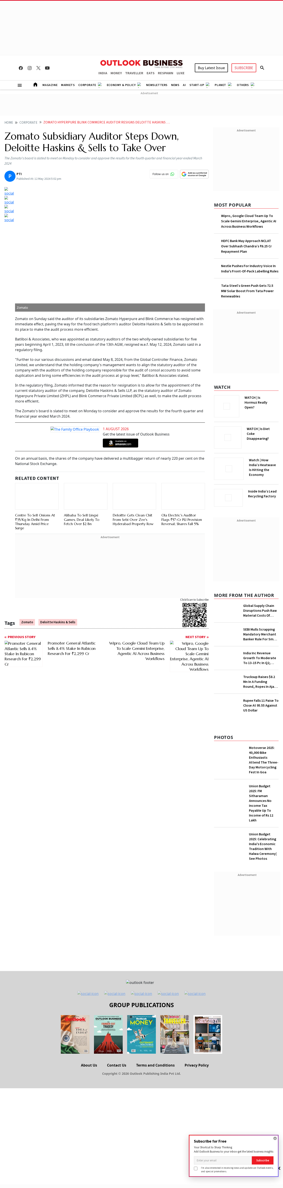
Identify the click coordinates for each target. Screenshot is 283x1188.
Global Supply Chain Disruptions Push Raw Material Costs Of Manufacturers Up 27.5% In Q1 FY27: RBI (260, 610)
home (8, 122)
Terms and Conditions (155, 1065)
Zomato (27, 622)
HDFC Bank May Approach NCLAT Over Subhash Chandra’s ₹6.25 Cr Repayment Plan (246, 246)
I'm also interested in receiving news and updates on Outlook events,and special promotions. (237, 1169)
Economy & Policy (121, 85)
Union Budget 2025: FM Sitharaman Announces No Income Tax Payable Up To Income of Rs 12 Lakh (261, 803)
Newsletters (157, 85)
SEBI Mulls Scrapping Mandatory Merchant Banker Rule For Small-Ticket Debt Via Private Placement (261, 634)
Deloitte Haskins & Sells (57, 622)
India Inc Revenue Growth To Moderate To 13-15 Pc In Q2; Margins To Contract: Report (259, 658)
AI (184, 85)
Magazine (49, 85)
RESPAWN (165, 73)
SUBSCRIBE (244, 67)
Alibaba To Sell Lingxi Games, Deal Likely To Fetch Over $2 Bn (81, 519)
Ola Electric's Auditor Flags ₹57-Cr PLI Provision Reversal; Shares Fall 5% (181, 519)
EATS (151, 73)
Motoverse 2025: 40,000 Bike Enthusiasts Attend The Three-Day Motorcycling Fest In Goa (263, 760)
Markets (68, 85)
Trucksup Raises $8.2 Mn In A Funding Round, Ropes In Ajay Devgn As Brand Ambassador (259, 681)
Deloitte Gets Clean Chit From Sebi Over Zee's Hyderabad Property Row (133, 519)
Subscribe (262, 1160)
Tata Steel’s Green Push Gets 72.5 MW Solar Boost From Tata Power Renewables (247, 291)
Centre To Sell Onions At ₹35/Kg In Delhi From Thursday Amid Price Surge (35, 521)
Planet (220, 85)
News (175, 85)
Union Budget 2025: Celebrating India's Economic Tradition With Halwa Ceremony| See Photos (263, 846)
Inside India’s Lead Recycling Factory (262, 494)
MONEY (116, 73)
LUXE (181, 73)
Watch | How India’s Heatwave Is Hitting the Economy (262, 467)
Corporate (87, 85)
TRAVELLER (134, 73)
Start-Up (196, 85)
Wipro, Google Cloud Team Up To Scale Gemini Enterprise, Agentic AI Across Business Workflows (248, 221)
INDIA (102, 73)
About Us (89, 1065)
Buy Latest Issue (211, 67)
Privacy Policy (197, 1065)
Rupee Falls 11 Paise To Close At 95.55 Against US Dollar (261, 705)
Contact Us (116, 1065)
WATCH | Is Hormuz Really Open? (256, 402)
